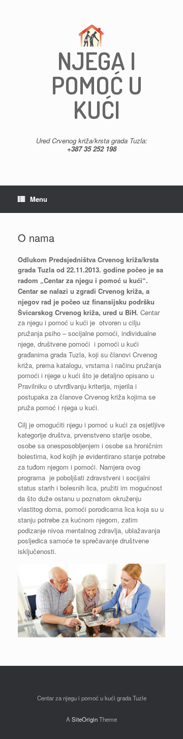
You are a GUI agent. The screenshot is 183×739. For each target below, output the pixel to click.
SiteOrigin (85, 719)
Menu (38, 199)
